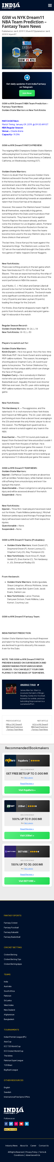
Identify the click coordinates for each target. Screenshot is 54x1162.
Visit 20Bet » (27, 835)
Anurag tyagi (28, 684)
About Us (24, 1145)
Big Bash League (11, 1070)
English (7, 1087)
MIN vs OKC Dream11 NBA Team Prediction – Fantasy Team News (14, 727)
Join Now (27, 93)
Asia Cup (7, 1041)
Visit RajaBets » (27, 790)
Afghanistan (9, 1014)
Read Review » (27, 783)
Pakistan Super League (13, 1060)
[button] (6, 1124)
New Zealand (9, 1010)
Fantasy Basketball (12, 937)
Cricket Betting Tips (12, 959)
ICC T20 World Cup (12, 1046)
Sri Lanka (8, 1000)
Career (33, 1145)
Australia (7, 986)
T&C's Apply (28, 777)
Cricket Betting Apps (13, 964)
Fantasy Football (11, 927)
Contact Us (44, 1145)
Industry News (12, 1145)
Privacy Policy (32, 1152)
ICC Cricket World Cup (13, 1051)
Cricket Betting (10, 954)
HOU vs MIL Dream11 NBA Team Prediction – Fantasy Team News (39, 727)
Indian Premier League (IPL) (15, 1037)
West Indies (9, 1005)
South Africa (9, 991)
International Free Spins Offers (17, 1097)
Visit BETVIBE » (27, 881)
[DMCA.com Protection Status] (10, 1129)
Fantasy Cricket (11, 923)
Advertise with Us (32, 1155)
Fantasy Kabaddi (11, 932)
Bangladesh (9, 1019)
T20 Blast (8, 1065)
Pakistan (7, 995)
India (6, 981)
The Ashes (8, 1055)
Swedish (7, 1092)
